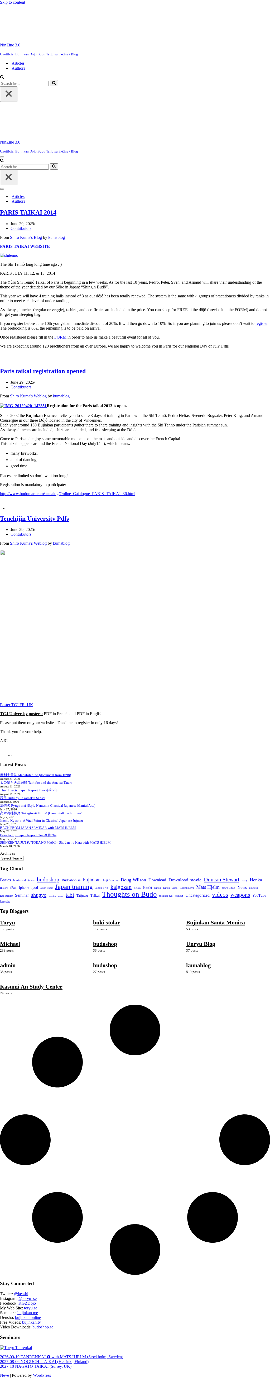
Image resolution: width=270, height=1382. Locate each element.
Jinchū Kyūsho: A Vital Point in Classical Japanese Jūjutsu (41, 821)
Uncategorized (197, 895)
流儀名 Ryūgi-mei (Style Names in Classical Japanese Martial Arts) (47, 806)
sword (60, 896)
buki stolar (106, 922)
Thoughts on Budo (129, 894)
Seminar (22, 895)
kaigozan (121, 887)
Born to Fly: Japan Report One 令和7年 (28, 835)
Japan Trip (101, 887)
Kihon (157, 888)
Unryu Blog (200, 944)
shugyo (38, 895)
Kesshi (147, 888)
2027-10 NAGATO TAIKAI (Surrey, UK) (35, 1366)
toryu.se (30, 1308)
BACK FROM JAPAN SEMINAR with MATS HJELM (38, 828)
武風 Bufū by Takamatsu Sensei (22, 798)
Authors (18, 68)
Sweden (52, 896)
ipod (34, 888)
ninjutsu (253, 887)
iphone (24, 887)
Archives (7, 853)
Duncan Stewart (221, 879)
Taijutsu (82, 895)
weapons (240, 895)
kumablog (56, 237)
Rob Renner (6, 895)
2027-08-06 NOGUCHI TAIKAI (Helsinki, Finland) (44, 1361)
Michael (10, 944)
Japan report (46, 888)
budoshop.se (42, 1327)
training (179, 896)
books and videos (24, 880)
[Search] (2, 77)
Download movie (184, 879)
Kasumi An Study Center (31, 986)
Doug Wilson (133, 879)
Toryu (7, 922)
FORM (60, 337)
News (242, 887)
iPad (13, 888)
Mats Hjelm (208, 887)
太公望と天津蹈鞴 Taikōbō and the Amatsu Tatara (36, 783)
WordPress (42, 1375)
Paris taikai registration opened (43, 371)
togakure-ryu (165, 895)
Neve (4, 1375)
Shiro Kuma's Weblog (28, 396)
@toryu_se (27, 1298)
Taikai (95, 895)
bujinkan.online (28, 1317)
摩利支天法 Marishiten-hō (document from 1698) (35, 775)
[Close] (8, 94)
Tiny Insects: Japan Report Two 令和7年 (29, 790)
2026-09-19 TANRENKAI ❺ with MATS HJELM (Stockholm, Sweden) (61, 1357)
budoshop (48, 879)
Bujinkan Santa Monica (215, 922)
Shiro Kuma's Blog (26, 237)
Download (157, 880)
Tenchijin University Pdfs (34, 518)
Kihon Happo (170, 888)
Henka (256, 879)
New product (228, 888)
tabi (70, 895)
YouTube (259, 895)
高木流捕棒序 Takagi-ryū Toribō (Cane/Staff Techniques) (41, 813)
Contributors (21, 228)
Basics (5, 880)
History (4, 888)
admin (8, 965)
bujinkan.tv (31, 1322)
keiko (137, 887)
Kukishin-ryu (187, 887)
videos (220, 894)
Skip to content (12, 2)
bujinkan (92, 879)
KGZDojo (27, 1303)
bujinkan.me (110, 880)
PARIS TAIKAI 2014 (28, 212)
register (261, 323)
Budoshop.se (71, 880)
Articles (18, 63)
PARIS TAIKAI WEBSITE (25, 246)
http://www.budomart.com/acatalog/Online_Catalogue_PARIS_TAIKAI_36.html (67, 493)
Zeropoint (5, 901)
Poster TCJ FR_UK (16, 704)
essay (244, 880)
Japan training (74, 886)
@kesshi (21, 1293)
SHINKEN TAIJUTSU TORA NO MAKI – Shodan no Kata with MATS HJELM (55, 842)
